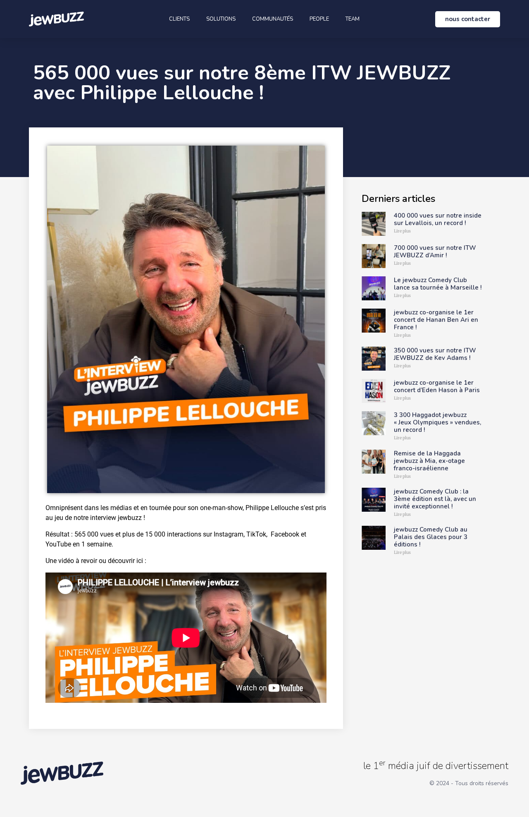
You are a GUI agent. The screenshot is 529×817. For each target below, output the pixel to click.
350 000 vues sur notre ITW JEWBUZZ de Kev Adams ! (435, 354)
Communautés (272, 19)
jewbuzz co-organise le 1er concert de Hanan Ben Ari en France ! (436, 319)
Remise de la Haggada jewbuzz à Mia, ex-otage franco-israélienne (429, 460)
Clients (179, 19)
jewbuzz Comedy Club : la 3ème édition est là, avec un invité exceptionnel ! (435, 498)
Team (353, 19)
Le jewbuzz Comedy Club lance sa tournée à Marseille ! (437, 284)
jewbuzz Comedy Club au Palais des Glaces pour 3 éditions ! (430, 537)
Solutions (221, 19)
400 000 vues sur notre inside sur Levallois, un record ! (437, 219)
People (319, 19)
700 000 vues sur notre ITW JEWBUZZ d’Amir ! (435, 251)
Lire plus (402, 231)
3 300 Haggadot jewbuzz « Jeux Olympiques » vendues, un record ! (437, 422)
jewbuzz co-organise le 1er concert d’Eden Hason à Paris (437, 386)
